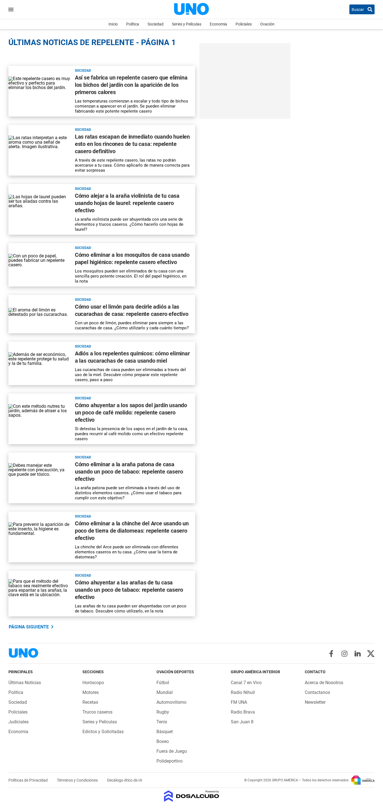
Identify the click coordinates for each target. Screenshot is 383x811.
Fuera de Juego (171, 751)
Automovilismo (171, 702)
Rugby (162, 712)
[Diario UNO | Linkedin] (357, 653)
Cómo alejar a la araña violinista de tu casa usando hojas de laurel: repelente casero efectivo (127, 203)
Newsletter (315, 702)
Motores (90, 692)
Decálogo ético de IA (124, 780)
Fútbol (162, 682)
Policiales (244, 24)
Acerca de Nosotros (324, 682)
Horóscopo (93, 682)
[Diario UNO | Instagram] (344, 653)
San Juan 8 (242, 721)
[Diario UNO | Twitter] (371, 653)
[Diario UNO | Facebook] (331, 653)
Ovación (267, 24)
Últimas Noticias (24, 682)
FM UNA (239, 702)
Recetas (90, 702)
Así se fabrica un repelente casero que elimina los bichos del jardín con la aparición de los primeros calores (131, 84)
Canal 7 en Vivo (246, 682)
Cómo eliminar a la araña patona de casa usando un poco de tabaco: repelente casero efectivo (129, 471)
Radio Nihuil (243, 692)
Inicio (113, 24)
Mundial (164, 692)
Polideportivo (169, 761)
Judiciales (18, 721)
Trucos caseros (97, 712)
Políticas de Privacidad (28, 780)
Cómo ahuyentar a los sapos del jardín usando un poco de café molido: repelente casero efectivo (131, 412)
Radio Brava (243, 712)
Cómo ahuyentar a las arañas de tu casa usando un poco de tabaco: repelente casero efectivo (129, 589)
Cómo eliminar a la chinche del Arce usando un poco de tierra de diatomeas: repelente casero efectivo (132, 530)
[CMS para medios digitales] (191, 797)
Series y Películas (186, 24)
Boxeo (162, 741)
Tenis (161, 721)
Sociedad (155, 24)
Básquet (164, 731)
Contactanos (317, 692)
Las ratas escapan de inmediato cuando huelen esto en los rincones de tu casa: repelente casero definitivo (132, 144)
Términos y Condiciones (78, 780)
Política (132, 24)
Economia (218, 24)
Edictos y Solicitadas (103, 731)
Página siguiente (29, 627)
